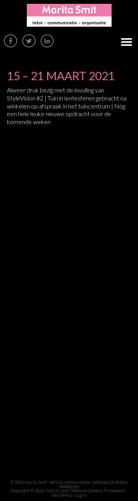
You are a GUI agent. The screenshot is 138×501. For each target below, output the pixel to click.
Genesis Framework (107, 490)
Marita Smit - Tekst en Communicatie (69, 15)
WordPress (62, 495)
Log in (81, 495)
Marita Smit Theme (64, 490)
